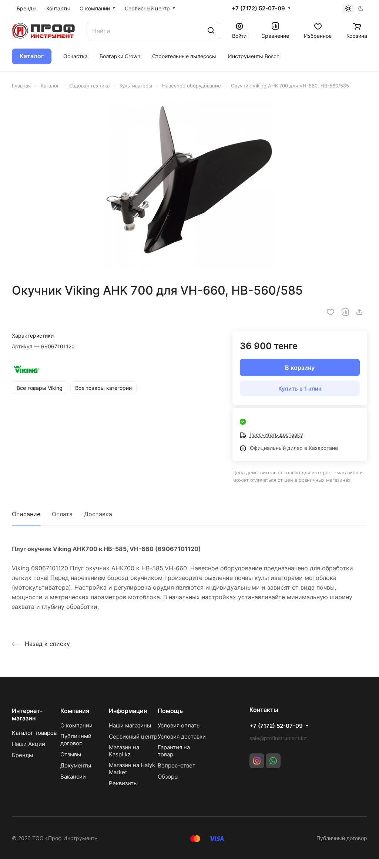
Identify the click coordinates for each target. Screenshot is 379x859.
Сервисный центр (133, 736)
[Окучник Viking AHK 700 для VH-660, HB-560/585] (189, 186)
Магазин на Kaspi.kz (124, 751)
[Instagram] (256, 760)
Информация (128, 710)
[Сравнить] (345, 312)
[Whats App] (273, 760)
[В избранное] (330, 312)
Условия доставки (182, 736)
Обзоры (168, 776)
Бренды (22, 755)
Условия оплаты (179, 725)
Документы (75, 765)
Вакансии (73, 776)
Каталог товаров (34, 732)
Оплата (62, 514)
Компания (74, 710)
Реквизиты (123, 783)
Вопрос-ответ (176, 765)
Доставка (98, 514)
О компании (76, 725)
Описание (26, 514)
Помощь (170, 710)
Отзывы (70, 754)
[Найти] (211, 30)
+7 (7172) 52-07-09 (258, 8)
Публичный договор (75, 740)
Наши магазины (130, 725)
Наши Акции (28, 743)
